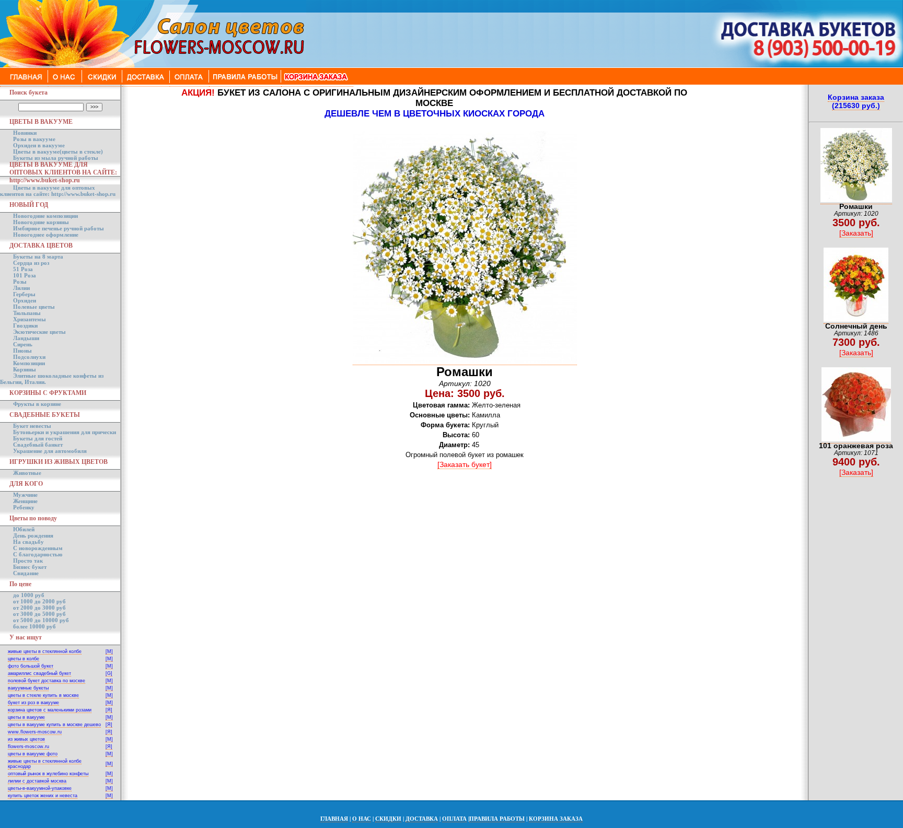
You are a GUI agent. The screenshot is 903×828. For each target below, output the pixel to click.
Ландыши (26, 338)
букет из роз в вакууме (33, 702)
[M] (109, 651)
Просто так (28, 560)
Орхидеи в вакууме (39, 145)
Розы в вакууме (34, 139)
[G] (109, 673)
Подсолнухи (29, 357)
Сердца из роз (31, 263)
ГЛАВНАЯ (334, 818)
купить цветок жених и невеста (42, 795)
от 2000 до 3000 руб (39, 607)
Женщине (25, 501)
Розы (20, 281)
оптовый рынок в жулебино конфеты (48, 773)
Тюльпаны (27, 313)
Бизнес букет (30, 567)
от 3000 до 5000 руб (39, 614)
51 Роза (23, 269)
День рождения (33, 535)
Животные (27, 473)
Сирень (22, 344)
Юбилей (23, 529)
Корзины (24, 369)
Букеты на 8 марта (38, 256)
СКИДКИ (388, 818)
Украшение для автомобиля (50, 451)
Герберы (24, 294)
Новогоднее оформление (45, 234)
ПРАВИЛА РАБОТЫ (497, 818)
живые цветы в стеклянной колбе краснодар (45, 764)
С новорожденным (38, 548)
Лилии (21, 288)
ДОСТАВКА (422, 818)
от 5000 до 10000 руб (41, 620)
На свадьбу (28, 542)
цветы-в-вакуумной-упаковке (40, 788)
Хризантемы (29, 319)
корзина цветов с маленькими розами (49, 710)
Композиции (29, 363)
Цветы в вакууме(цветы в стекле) (58, 151)
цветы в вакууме (26, 717)
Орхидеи (24, 300)
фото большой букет (30, 666)
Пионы (22, 350)
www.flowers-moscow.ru (35, 731)
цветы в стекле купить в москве (43, 695)
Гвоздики (25, 325)
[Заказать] (856, 233)
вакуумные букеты (28, 688)
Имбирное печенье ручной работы (58, 228)
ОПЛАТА (454, 818)
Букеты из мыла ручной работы (55, 158)
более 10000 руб (34, 626)
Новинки (25, 133)
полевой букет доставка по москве (46, 680)
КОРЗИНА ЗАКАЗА (556, 818)
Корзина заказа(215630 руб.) (856, 101)
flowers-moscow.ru (28, 746)
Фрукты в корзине (37, 404)
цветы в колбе (23, 658)
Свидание (26, 573)
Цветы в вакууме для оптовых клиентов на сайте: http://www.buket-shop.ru (57, 190)
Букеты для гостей (37, 438)
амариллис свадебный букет (39, 673)
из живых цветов (26, 739)
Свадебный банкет (38, 444)
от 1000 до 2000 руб (39, 601)
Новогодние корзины (41, 222)
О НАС (361, 818)
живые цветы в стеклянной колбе (45, 651)
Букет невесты (32, 426)
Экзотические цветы (39, 332)
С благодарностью (37, 554)
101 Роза (24, 275)
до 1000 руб (28, 595)
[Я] (109, 710)
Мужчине (25, 495)
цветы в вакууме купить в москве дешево (54, 724)
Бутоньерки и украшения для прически (64, 432)
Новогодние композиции (45, 216)
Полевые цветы (34, 307)
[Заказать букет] (464, 464)
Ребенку (23, 507)
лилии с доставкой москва (37, 781)
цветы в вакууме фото (32, 753)
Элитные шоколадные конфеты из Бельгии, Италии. (51, 378)
